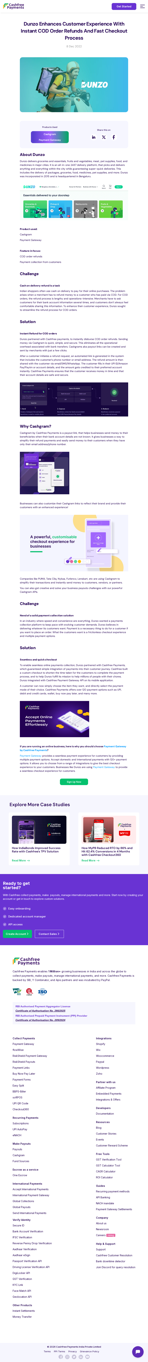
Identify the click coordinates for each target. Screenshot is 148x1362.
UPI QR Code (20, 1103)
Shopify (100, 1043)
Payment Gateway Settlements (114, 1209)
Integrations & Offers (108, 1099)
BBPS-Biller (19, 1091)
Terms (47, 1351)
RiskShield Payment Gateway (30, 1055)
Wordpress (102, 1067)
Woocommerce (105, 1055)
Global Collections (23, 1201)
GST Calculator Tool (108, 1165)
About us (101, 1223)
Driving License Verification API (31, 1267)
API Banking (103, 1197)
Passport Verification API (27, 1261)
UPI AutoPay (20, 1129)
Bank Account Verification (28, 1231)
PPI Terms (59, 1351)
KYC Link (18, 1284)
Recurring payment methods (113, 1191)
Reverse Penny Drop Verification (32, 1243)
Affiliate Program (106, 1087)
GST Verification (22, 1278)
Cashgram (19, 1155)
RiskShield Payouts (24, 1061)
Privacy (72, 1351)
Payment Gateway (31, 755)
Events (100, 1139)
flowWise (18, 1049)
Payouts (17, 1149)
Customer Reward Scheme (112, 1145)
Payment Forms (22, 1079)
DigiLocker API (21, 1272)
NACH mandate (105, 1203)
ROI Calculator (104, 1177)
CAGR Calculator (106, 1171)
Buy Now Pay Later (24, 1073)
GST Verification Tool (108, 1159)
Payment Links (21, 1067)
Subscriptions (21, 1123)
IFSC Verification (22, 1237)
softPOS (17, 1097)
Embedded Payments (108, 1093)
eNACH (17, 1135)
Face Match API (22, 1290)
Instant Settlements (24, 1310)
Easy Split (18, 1085)
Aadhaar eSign (21, 1255)
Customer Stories (106, 1133)
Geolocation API (22, 1296)
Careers (105, 1235)
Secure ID (18, 1225)
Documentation (105, 1113)
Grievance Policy (89, 1351)
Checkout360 (21, 1109)
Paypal (100, 1061)
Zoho (99, 1073)
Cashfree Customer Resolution (114, 1255)
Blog (98, 1127)
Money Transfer (22, 1316)
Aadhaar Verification (25, 1249)
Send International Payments (29, 1213)
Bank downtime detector (110, 1261)
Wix (98, 1049)
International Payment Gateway (31, 1195)
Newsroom (102, 1229)
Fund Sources (21, 1161)
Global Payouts (22, 1207)
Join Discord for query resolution (115, 1267)
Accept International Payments (31, 1189)
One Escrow (20, 1175)
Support (101, 1249)
